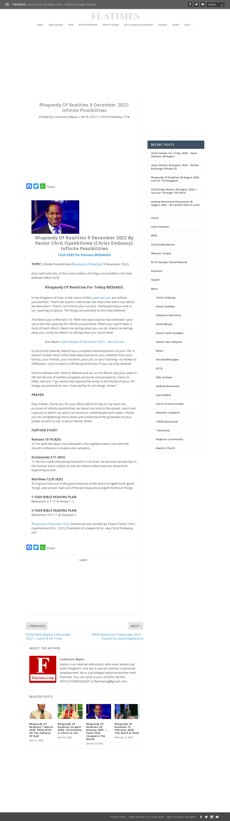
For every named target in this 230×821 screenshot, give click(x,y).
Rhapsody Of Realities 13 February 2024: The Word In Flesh (127, 728)
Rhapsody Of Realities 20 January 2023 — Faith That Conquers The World (96, 731)
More (187, 24)
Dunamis (162, 24)
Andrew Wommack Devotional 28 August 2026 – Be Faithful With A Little (175, 203)
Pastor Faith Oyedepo (169, 333)
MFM (71, 24)
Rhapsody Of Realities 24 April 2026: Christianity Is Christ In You (70, 728)
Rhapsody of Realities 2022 (50, 524)
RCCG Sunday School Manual (138, 24)
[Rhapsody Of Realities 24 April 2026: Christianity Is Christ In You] (70, 711)
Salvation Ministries (168, 315)
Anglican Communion (169, 439)
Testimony (163, 430)
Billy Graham (164, 377)
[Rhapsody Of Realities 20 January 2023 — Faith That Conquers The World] (98, 711)
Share (51, 187)
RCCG (159, 368)
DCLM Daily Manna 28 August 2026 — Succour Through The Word (174, 191)
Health (176, 24)
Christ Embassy (111, 117)
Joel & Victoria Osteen (170, 403)
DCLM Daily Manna (88, 24)
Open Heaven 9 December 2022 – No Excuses (92, 342)
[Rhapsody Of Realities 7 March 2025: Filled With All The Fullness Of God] (41, 711)
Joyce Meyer (163, 395)
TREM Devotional (167, 421)
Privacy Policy (118, 816)
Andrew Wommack (168, 386)
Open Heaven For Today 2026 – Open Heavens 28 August (174, 154)
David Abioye (164, 324)
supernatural (100, 298)
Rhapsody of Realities (87, 264)
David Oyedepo (165, 306)
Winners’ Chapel (111, 24)
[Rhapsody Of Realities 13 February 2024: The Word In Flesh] (127, 711)
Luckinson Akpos (66, 117)
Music (159, 350)
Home (40, 24)
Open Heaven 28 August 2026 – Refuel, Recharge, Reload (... (62, 4)
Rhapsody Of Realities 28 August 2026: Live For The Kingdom (175, 179)
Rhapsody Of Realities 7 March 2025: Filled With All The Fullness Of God (41, 730)
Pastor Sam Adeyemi (169, 342)
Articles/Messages (167, 359)
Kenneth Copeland (167, 412)
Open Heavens (56, 24)
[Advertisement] (115, 59)
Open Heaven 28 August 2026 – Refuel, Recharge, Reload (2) (175, 166)
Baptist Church (165, 448)
